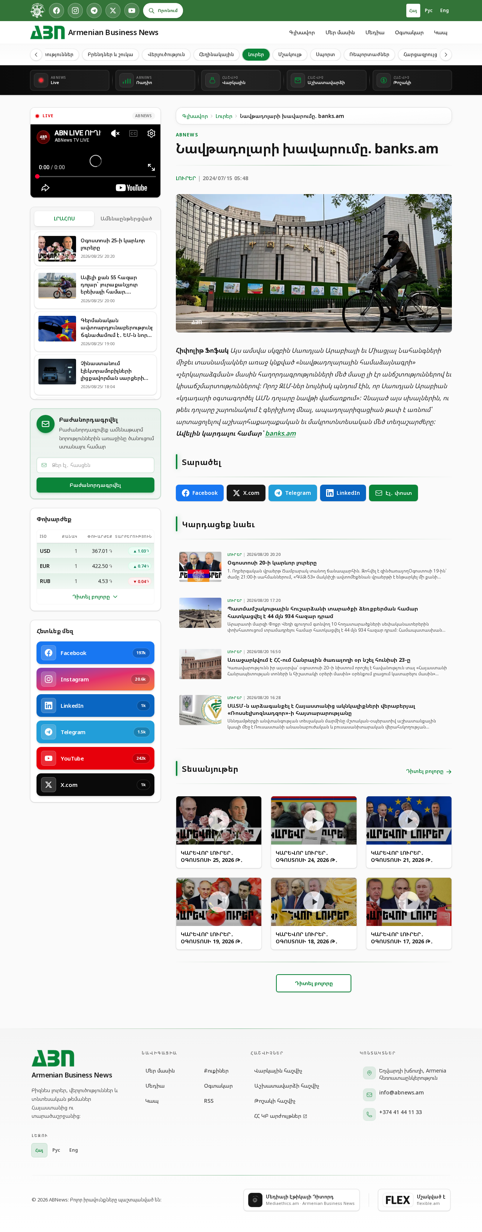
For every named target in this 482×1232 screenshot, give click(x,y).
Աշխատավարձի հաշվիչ (286, 1085)
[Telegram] (94, 10)
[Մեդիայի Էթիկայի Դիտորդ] (37, 10)
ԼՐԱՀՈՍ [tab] (64, 218)
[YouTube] (131, 10)
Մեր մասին (340, 32)
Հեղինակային (216, 54)
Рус (429, 10)
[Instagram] (75, 10)
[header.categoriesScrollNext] (446, 55)
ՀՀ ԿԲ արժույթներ (277, 1115)
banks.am (280, 433)
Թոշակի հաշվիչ (275, 1100)
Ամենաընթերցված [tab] (126, 218)
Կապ (440, 32)
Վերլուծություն (166, 54)
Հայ (413, 10)
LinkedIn (348, 492)
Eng (444, 10)
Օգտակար (409, 32)
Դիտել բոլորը (91, 596)
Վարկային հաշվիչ (278, 1070)
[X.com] (112, 10)
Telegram (298, 492)
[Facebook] (56, 10)
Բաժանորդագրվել (95, 484)
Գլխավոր (302, 32)
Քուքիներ (216, 1070)
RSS (209, 1100)
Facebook (205, 492)
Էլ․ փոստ (399, 492)
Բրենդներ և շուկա (110, 54)
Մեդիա (374, 32)
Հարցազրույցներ (425, 54)
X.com (251, 492)
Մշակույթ (290, 54)
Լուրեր (256, 54)
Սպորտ (325, 54)
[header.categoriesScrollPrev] (36, 55)
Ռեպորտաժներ (369, 54)
